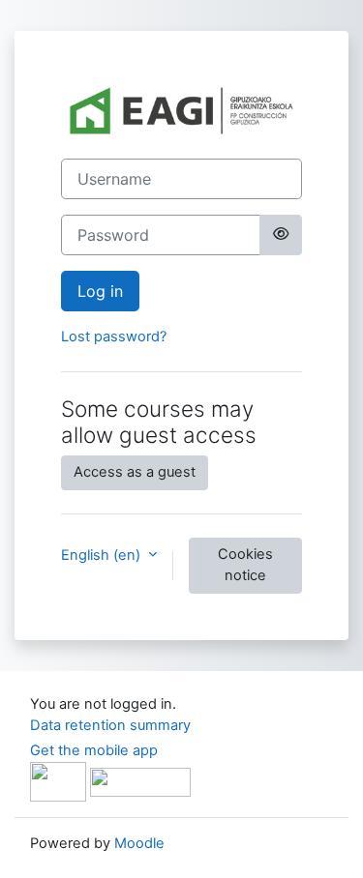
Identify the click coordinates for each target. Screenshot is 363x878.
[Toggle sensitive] (280, 235)
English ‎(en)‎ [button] (102, 555)
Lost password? (113, 336)
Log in (100, 291)
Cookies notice (245, 564)
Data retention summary (110, 725)
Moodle (139, 843)
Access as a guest (135, 472)
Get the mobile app (94, 750)
